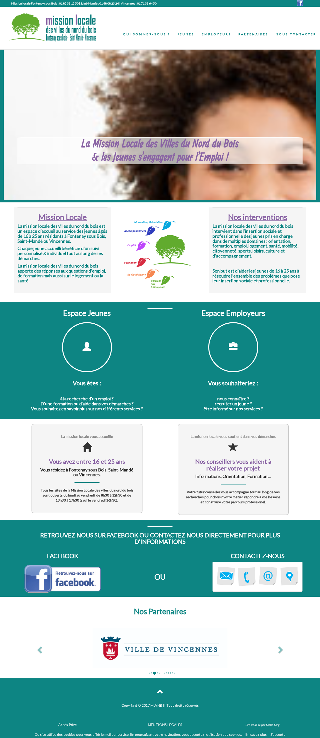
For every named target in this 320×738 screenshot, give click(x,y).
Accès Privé (67, 724)
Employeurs (216, 34)
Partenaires (253, 34)
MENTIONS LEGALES (165, 724)
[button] (39, 648)
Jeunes (186, 34)
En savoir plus (256, 734)
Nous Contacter (296, 34)
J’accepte (278, 734)
